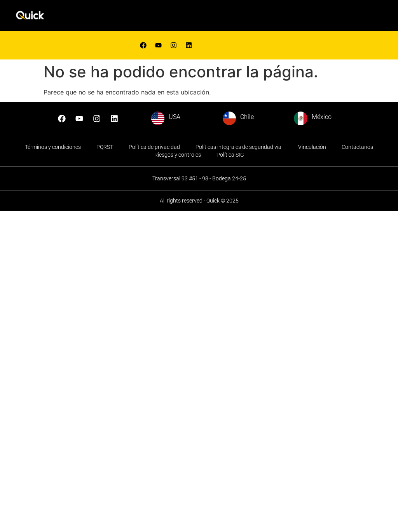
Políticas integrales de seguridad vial (239, 147)
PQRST (104, 147)
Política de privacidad (154, 147)
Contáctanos (357, 147)
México (322, 117)
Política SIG (230, 155)
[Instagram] (97, 118)
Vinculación (312, 147)
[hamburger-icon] (261, 17)
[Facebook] (143, 45)
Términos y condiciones (53, 147)
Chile (247, 117)
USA (174, 117)
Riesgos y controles (177, 155)
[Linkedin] (188, 45)
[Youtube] (158, 45)
